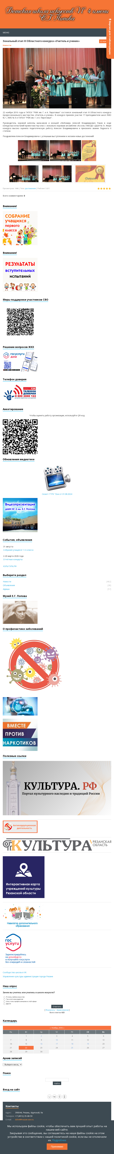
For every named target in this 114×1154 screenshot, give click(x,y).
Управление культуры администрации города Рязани (28, 976)
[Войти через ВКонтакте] (54, 1097)
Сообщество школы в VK (14, 972)
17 (57, 1044)
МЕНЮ (6, 32)
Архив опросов (62, 1010)
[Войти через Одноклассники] (64, 1097)
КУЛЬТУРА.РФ (10, 566)
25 (72, 1047)
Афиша (6, 589)
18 (72, 1044)
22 (26, 1047)
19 (88, 1044)
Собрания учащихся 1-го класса (18, 550)
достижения (30, 188)
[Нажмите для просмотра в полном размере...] (33, 159)
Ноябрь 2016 (57, 1028)
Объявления (9, 585)
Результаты (50, 1010)
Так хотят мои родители (14, 999)
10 (57, 1040)
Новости (7, 45)
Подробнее (59, 1140)
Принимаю (57, 1146)
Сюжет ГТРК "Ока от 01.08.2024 (57, 494)
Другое (8, 1003)
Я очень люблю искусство (15, 997)
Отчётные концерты (13, 559)
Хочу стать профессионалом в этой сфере (21, 1001)
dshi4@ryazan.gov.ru (24, 1119)
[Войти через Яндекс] (59, 1097)
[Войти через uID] (49, 1097)
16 (41, 1044)
